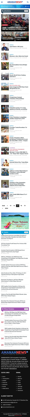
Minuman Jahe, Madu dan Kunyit (19, 56)
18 (21, 205)
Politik (19, 382)
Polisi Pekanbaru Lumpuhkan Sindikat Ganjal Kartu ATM (18, 117)
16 (14, 205)
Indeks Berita (5, 388)
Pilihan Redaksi (8, 309)
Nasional (20, 378)
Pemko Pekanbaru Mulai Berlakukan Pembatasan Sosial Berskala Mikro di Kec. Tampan (19, 139)
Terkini (5, 232)
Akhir (6, 208)
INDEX (26, 10)
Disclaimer (4, 384)
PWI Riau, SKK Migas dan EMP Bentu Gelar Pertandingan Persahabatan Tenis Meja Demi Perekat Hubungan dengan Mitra (14, 258)
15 (10, 205)
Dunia (19, 380)
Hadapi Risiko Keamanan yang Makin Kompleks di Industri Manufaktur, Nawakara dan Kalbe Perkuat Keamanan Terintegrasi (13, 237)
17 (17, 205)
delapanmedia (18, 415)
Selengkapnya (13, 368)
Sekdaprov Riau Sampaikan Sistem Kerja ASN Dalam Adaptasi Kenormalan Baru (17, 184)
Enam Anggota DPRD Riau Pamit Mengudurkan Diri (19, 87)
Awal (3, 205)
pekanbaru (7, 11)
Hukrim (11, 115)
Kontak (4, 386)
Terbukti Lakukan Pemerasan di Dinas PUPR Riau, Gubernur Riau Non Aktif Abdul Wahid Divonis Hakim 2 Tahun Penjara (14, 266)
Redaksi (4, 380)
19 (24, 205)
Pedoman (4, 382)
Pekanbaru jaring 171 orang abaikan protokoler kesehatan (18, 108)
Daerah (5, 25)
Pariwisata (20, 390)
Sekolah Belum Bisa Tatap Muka (19, 162)
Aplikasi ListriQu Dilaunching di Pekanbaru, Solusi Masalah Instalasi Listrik (18, 172)
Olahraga (12, 147)
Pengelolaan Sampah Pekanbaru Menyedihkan (17, 98)
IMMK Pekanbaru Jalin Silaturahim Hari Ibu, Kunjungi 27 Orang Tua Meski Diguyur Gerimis (14, 29)
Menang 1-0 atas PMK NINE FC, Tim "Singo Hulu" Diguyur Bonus (19, 152)
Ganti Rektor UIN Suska (16, 46)
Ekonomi (20, 388)
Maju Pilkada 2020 (15, 85)
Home (3, 376)
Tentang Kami (5, 378)
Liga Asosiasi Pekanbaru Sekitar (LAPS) (17, 150)
